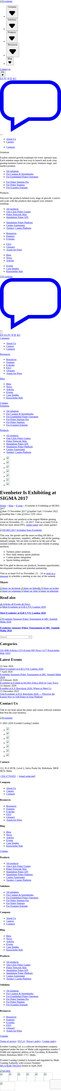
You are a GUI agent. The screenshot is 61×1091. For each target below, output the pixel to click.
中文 (9, 78)
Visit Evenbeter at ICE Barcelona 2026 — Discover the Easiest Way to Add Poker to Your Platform (27, 695)
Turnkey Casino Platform (18, 228)
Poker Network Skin (16, 214)
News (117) (42, 650)
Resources (13, 45)
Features (10, 236)
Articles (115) (17, 650)
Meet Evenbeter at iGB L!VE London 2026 (21, 669)
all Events (16, 604)
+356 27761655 (8, 776)
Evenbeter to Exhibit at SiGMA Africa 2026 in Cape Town (29, 683)
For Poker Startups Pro (17, 182)
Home (3, 505)
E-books (10, 239)
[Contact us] (30, 131)
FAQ (8, 244)
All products (12, 209)
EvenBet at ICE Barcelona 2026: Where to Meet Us (25, 688)
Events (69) (30, 650)
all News (25, 604)
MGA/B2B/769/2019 (10, 1065)
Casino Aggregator (15, 225)
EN (2, 72)
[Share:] (50, 588)
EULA (21, 1041)
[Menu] (1, 134)
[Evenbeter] (6, 1)
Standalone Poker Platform (19, 222)
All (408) (5, 650)
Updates (4, 403)
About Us (11, 139)
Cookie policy (49, 1041)
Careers (10, 142)
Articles (10, 260)
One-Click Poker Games (18, 211)
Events (9, 265)
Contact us (5, 69)
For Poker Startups (15, 184)
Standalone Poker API (17, 217)
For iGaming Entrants (17, 187)
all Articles (5, 604)
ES (1, 78)
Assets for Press (14, 249)
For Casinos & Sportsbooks (19, 174)
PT (5, 78)
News (9, 257)
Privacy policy (33, 1041)
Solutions (12, 20)
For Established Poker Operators (22, 176)
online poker (32, 525)
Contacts (10, 147)
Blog (10, 59)
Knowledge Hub (14, 271)
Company (12, 7)
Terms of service (8, 1041)
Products (12, 32)
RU (14, 78)
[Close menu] (1, 332)
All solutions (12, 171)
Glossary (10, 247)
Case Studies (12, 268)
